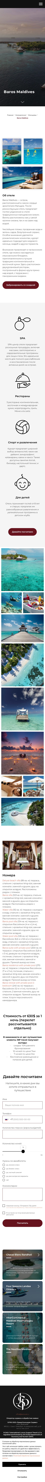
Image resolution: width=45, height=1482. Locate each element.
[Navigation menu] (40, 4)
